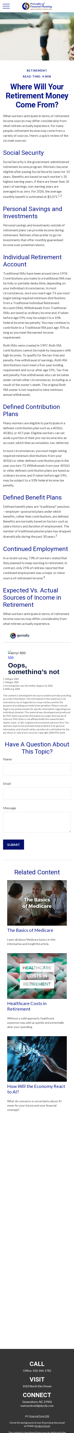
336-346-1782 (42, 1370)
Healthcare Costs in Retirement (26, 1006)
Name (7, 759)
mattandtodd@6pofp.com (37, 1405)
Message (9, 808)
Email (7, 783)
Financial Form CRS (39, 1416)
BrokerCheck (42, 1426)
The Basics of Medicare (30, 930)
